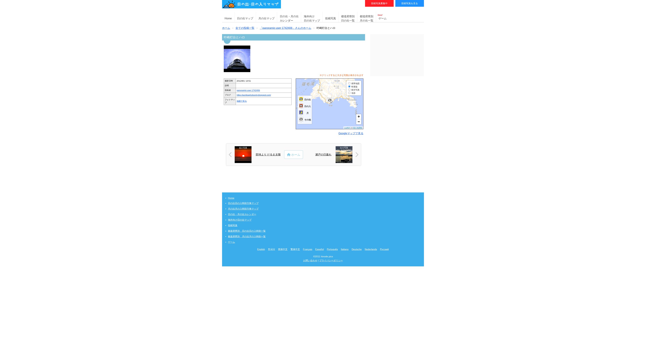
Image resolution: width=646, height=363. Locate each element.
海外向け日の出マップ (240, 219)
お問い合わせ (310, 260)
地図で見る (242, 101)
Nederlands (371, 249)
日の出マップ (245, 18)
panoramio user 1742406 (248, 90)
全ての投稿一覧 (245, 28)
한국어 (271, 249)
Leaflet (347, 127)
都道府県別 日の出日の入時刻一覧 (247, 231)
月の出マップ (266, 18)
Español (319, 249)
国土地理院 (357, 127)
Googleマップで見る (350, 133)
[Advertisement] (397, 55)
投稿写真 (330, 18)
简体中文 (283, 249)
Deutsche (357, 249)
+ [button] (359, 116)
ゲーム (382, 17)
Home (228, 18)
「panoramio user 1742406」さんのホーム (285, 28)
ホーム (226, 28)
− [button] (359, 122)
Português (332, 249)
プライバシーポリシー (331, 260)
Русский (384, 249)
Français (307, 249)
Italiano (345, 249)
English (261, 249)
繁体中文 (295, 249)
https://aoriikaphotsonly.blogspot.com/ (254, 95)
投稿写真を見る (409, 3)
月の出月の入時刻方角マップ (243, 208)
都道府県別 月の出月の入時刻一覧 (247, 236)
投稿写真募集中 (379, 3)
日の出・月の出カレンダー (242, 214)
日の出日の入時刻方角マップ (243, 203)
